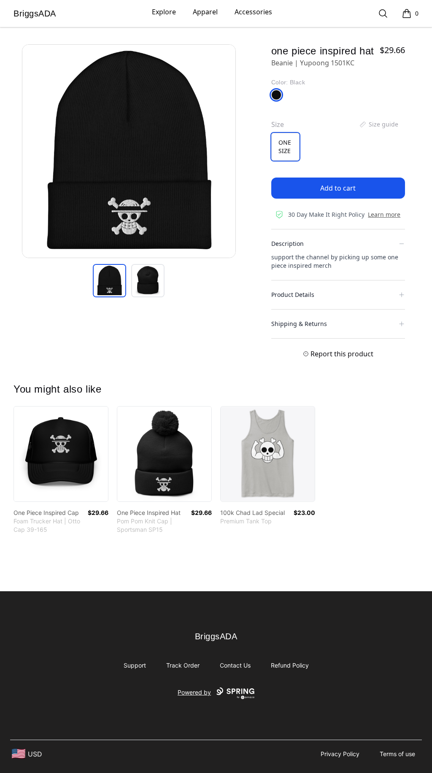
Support (135, 665)
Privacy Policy (340, 753)
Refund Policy (290, 665)
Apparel (205, 11)
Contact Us (235, 665)
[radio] (285, 147)
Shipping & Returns (299, 324)
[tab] (109, 280)
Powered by (194, 692)
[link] (61, 454)
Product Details (292, 295)
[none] (378, 124)
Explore (164, 11)
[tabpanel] (129, 151)
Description (287, 244)
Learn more (384, 214)
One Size (284, 146)
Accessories (253, 11)
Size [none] (277, 124)
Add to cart (338, 188)
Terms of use (397, 753)
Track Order (183, 665)
